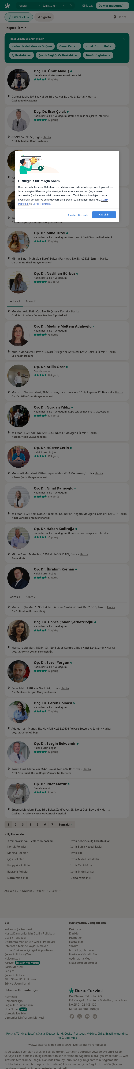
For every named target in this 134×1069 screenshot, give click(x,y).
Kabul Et (104, 214)
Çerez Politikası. (42, 203)
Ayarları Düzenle (78, 215)
